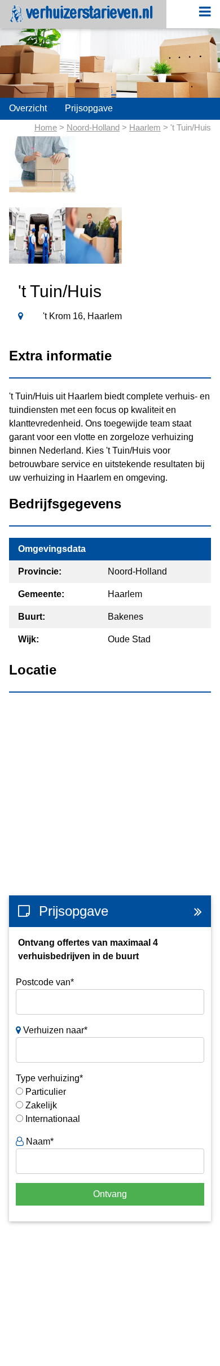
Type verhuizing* (49, 1078)
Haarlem (145, 127)
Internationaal (52, 1119)
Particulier (45, 1092)
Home (45, 127)
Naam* (39, 1141)
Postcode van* (45, 982)
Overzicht (28, 108)
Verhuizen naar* (54, 1030)
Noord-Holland (93, 127)
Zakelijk (41, 1105)
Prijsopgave (89, 108)
